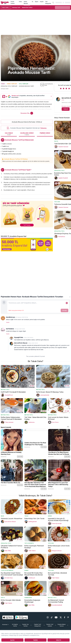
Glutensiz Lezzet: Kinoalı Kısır (11, 518)
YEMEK (3, 83)
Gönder (64, 310)
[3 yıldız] (66, 88)
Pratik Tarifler (5, 7)
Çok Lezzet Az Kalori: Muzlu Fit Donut (58, 418)
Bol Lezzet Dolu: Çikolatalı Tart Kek (57, 574)
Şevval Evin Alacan (20, 343)
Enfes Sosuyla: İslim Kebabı (11, 600)
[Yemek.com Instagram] (47, 617)
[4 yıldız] (69, 88)
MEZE (2, 516)
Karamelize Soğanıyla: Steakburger (32, 601)
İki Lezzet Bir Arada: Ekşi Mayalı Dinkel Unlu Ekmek (33, 574)
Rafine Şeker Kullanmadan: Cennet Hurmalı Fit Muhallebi (11, 418)
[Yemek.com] (5, 2)
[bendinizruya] (3, 318)
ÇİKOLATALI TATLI (59, 170)
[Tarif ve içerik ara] (53, 3)
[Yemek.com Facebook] (64, 617)
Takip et (65, 109)
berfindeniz (10, 329)
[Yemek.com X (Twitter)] (61, 617)
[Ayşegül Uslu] (11, 338)
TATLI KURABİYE (29, 543)
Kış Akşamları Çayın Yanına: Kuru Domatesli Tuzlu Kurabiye (12, 574)
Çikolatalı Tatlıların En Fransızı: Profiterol (12, 547)
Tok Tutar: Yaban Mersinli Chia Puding (35, 418)
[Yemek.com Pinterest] (68, 617)
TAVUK (26, 516)
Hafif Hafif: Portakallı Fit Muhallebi (13, 392)
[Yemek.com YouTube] (56, 617)
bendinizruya (10, 317)
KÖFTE (3, 597)
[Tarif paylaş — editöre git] (27, 213)
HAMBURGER (28, 597)
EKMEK (26, 570)
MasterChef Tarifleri (27, 7)
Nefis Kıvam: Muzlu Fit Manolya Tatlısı (49, 392)
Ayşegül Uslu (18, 337)
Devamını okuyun (66, 106)
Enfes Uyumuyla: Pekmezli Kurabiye (34, 547)
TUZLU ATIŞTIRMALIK (7, 570)
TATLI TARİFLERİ (23, 83)
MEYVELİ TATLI (5, 389)
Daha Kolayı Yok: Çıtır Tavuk (34, 518)
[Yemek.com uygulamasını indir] (8, 617)
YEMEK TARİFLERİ (12, 83)
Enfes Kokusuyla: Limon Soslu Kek (59, 547)
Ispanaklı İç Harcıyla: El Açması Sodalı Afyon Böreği (58, 519)
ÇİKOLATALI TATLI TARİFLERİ (9, 86)
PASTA (56, 141)
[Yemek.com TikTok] (51, 617)
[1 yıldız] (61, 88)
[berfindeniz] (3, 330)
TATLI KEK (57, 201)
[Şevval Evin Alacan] (11, 343)
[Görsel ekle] (66, 303)
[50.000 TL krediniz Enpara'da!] (27, 244)
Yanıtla (7, 322)
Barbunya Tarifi (16, 7)
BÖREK (50, 516)
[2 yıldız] (63, 88)
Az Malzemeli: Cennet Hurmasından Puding (56, 601)
